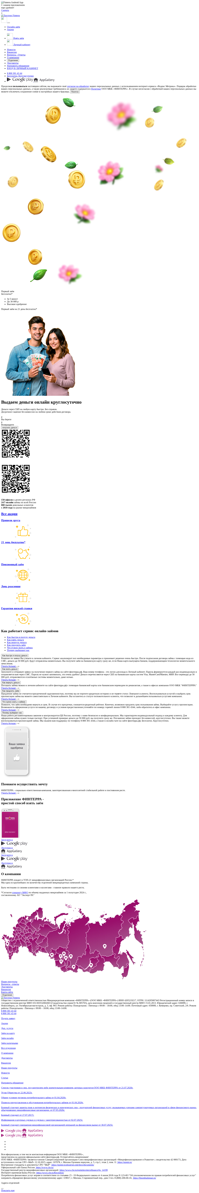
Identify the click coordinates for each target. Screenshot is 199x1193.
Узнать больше (8, 666)
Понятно (75, 92)
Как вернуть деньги (11, 683)
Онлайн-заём (13, 27)
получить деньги (9, 427)
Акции (10, 29)
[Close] (2, 1188)
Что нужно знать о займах (13, 702)
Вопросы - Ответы (16, 55)
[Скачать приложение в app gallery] (44, 81)
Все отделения (8, 1048)
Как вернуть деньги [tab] (17, 642)
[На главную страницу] (10, 997)
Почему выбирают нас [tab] (18, 650)
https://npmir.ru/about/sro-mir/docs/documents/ (72, 1165)
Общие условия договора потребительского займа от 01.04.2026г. (33, 1097)
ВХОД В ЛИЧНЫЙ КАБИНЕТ (22, 68)
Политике (96, 89)
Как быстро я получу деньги (14, 655)
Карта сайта (7, 992)
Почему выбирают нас (12, 713)
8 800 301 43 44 (14, 73)
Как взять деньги (9, 669)
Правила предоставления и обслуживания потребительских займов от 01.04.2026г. (42, 1102)
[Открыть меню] (9, 22)
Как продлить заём (10, 691)
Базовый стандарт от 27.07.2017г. (17, 1115)
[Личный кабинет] (4, 22)
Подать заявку (8, 1018)
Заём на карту (8, 1033)
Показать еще (8, 1190)
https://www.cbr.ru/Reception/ (50, 1172)
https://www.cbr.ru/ (44, 1167)
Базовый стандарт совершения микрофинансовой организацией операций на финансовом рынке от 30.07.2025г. (57, 1125)
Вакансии (12, 52)
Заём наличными (9, 1043)
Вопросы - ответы (10, 984)
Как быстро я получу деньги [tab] (21, 637)
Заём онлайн (7, 1038)
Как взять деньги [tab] (15, 640)
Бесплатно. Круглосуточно (20, 76)
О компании (13, 57)
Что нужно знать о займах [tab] (20, 647)
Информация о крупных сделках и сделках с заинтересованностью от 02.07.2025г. (42, 1120)
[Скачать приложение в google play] (20, 81)
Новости (11, 49)
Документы (13, 63)
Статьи (4, 1078)
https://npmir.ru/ (124, 1162)
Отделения (13, 60)
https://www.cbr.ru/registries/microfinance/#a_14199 (83, 1170)
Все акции (9, 514)
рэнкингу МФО (20, 892)
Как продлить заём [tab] (16, 645)
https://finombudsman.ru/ (144, 1178)
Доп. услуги (7, 1028)
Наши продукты (9, 981)
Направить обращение (18, 65)
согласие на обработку (78, 86)
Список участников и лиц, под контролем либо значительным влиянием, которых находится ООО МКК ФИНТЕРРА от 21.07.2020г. (67, 1087)
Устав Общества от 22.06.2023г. (16, 1092)
